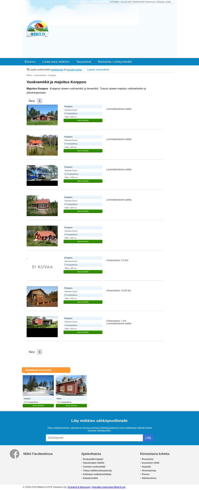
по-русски (126, 2)
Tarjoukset (83, 61)
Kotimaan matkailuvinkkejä (97, 474)
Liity (148, 437)
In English (114, 2)
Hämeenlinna (149, 478)
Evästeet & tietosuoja (79, 487)
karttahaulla (57, 69)
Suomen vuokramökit (94, 466)
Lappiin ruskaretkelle (98, 69)
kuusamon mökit (150, 462)
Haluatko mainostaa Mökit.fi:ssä (108, 487)
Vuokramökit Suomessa (144, 2)
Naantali (146, 466)
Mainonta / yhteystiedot (115, 61)
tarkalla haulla (74, 69)
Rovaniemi (147, 459)
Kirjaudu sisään (164, 2)
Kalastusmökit (90, 478)
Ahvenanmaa (149, 470)
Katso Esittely (83, 120)
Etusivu (30, 61)
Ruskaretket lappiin (93, 459)
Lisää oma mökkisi (56, 61)
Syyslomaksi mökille (93, 462)
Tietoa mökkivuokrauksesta (97, 470)
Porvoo (145, 474)
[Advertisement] (115, 31)
